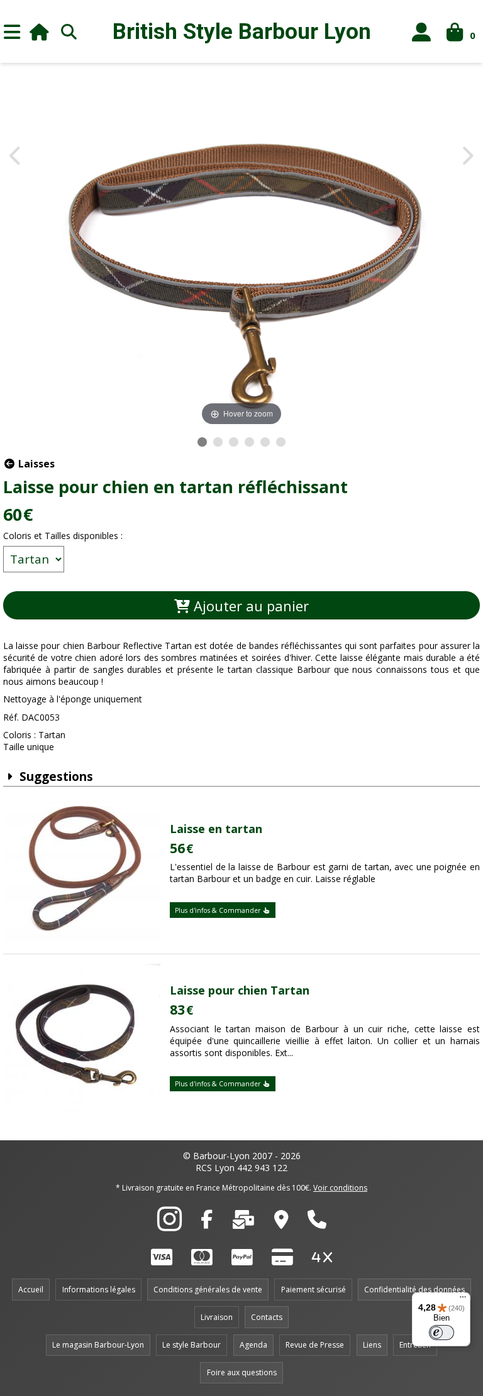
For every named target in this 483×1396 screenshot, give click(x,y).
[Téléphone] (317, 1222)
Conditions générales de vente (207, 1289)
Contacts (266, 1317)
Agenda (253, 1344)
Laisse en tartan (216, 828)
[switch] (441, 1332)
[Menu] (12, 31)
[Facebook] (207, 1222)
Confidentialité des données (414, 1289)
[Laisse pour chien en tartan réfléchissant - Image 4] (249, 442)
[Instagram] (169, 1225)
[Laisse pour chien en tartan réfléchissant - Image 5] (265, 442)
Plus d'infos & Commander (218, 910)
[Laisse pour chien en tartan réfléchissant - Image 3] (233, 442)
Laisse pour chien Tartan (239, 990)
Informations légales (98, 1289)
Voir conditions (340, 1187)
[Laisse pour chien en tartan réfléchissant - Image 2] (218, 442)
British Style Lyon (242, 32)
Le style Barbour (191, 1344)
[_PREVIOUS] (16, 156)
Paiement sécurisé (313, 1289)
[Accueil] (39, 31)
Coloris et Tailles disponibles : (63, 536)
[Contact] (243, 1222)
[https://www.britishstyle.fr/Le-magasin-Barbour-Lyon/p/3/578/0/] (281, 1222)
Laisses (35, 464)
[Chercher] (68, 31)
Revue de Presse (315, 1344)
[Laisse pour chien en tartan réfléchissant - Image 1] (202, 442)
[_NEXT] (467, 156)
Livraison (217, 1317)
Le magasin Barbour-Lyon (98, 1344)
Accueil (30, 1289)
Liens (372, 1344)
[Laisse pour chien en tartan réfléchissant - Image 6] (281, 442)
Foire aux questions (242, 1372)
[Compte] (421, 31)
